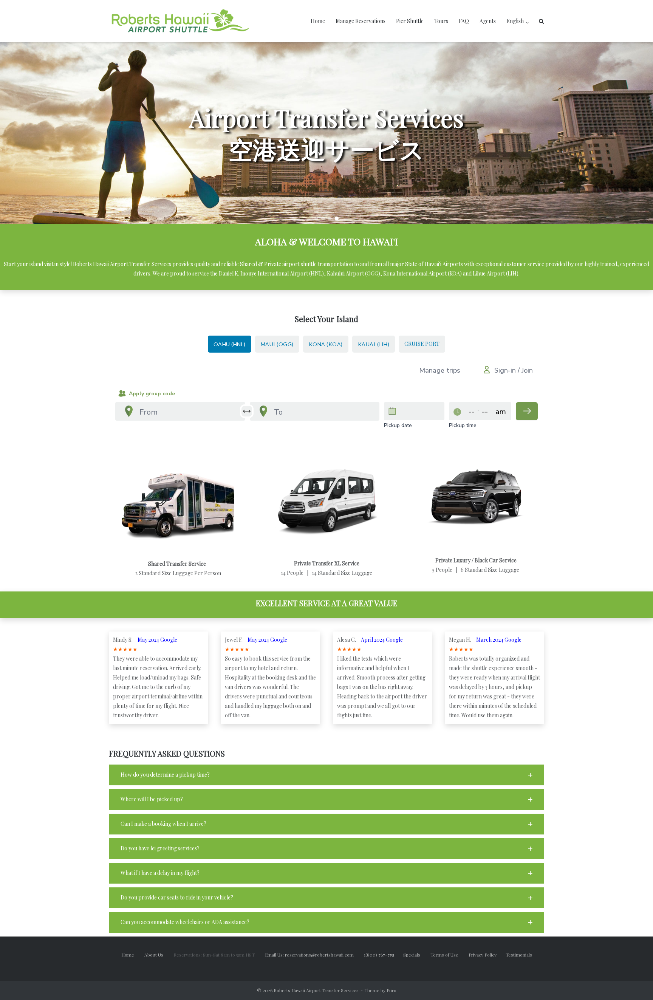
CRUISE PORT (421, 343)
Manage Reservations (360, 21)
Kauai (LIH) (374, 344)
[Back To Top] (634, 982)
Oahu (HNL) (230, 344)
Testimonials (519, 955)
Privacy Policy (487, 955)
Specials (416, 955)
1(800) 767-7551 (383, 955)
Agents (488, 21)
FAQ (464, 21)
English (515, 21)
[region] (326, 133)
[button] (316, 218)
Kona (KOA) (326, 344)
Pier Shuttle (410, 21)
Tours (441, 21)
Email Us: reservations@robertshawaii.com (314, 955)
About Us (158, 955)
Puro (391, 990)
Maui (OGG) (277, 344)
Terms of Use (449, 955)
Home (318, 21)
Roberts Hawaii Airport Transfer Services (316, 990)
